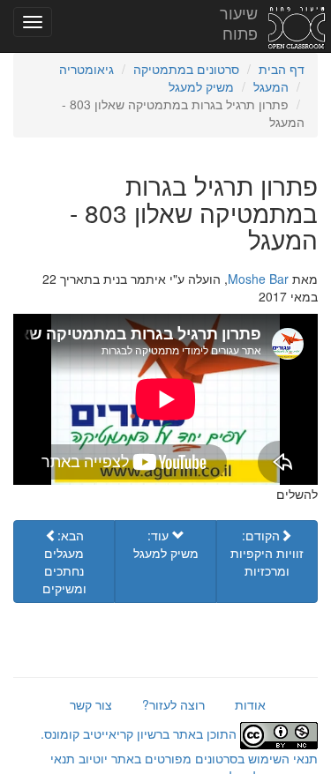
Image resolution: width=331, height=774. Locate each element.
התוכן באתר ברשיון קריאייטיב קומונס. (140, 733)
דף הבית (282, 69)
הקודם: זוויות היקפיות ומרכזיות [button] (267, 552)
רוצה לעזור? (173, 704)
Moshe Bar (258, 278)
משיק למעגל (201, 86)
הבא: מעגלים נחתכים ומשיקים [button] (64, 561)
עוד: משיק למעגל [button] (166, 544)
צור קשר (91, 704)
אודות (250, 704)
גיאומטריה (86, 69)
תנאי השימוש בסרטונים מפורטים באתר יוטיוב (196, 758)
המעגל (271, 86)
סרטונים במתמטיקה (186, 69)
